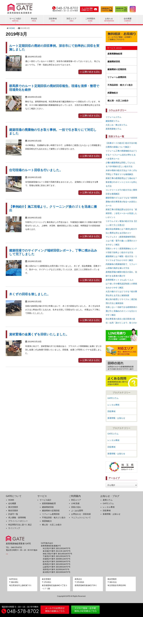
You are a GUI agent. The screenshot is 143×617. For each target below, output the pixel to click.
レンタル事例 (113, 405)
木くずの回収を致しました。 (29, 294)
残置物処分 (113, 93)
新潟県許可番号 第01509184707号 (56, 572)
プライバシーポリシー (18, 521)
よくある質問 (77, 510)
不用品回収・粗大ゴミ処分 (120, 85)
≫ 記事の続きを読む (90, 72)
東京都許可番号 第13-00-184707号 (57, 551)
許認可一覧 (13, 514)
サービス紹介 (45, 500)
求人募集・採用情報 (17, 517)
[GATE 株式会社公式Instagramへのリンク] (132, 9)
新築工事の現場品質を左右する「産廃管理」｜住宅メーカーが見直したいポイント (121, 213)
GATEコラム (113, 398)
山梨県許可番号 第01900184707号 (56, 567)
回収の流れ (76, 507)
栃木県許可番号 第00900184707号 (56, 562)
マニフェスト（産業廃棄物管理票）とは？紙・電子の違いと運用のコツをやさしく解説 (121, 241)
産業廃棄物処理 (115, 53)
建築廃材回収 (114, 61)
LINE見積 (75, 503)
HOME (12, 28)
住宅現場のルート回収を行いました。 (36, 170)
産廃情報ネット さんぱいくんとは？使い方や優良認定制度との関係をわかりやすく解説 (121, 284)
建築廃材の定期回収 (117, 69)
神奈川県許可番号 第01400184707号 (57, 554)
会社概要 (12, 503)
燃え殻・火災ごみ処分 (118, 100)
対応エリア (71, 18)
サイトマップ (14, 528)
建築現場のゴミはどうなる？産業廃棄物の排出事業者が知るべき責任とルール (121, 202)
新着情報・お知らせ (116, 418)
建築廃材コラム (112, 121)
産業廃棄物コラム (113, 129)
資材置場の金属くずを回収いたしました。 (39, 334)
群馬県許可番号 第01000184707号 (56, 564)
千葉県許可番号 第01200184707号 (56, 556)
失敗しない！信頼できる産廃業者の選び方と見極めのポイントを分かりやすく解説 (121, 311)
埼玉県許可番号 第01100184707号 (56, 548)
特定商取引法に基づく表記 (20, 525)
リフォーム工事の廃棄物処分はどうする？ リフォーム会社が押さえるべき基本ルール (121, 155)
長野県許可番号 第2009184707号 (56, 570)
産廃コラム (108, 500)
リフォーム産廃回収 (117, 77)
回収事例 (53, 18)
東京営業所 (13, 507)
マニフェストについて (81, 517)
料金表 (34, 18)
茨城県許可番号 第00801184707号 (56, 559)
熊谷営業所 (13, 510)
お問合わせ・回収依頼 (81, 514)
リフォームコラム (113, 117)
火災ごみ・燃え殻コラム (116, 125)
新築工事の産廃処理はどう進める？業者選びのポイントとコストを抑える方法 (121, 182)
